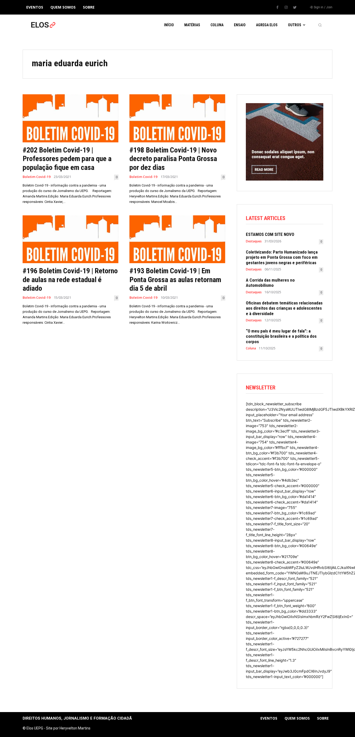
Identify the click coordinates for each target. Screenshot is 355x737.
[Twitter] (294, 7)
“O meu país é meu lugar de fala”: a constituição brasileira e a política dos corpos (281, 336)
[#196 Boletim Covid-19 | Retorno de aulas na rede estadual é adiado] (71, 239)
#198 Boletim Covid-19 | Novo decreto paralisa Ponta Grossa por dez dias (173, 159)
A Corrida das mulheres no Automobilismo (270, 282)
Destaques (254, 241)
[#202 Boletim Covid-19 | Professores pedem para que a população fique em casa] (71, 118)
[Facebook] (277, 7)
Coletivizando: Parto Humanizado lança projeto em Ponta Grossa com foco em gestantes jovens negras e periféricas (282, 257)
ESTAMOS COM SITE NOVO (270, 234)
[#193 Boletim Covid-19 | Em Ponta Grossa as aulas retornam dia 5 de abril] (177, 239)
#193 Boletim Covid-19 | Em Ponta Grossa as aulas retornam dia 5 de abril (175, 280)
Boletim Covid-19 (36, 176)
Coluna (251, 348)
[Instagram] (286, 7)
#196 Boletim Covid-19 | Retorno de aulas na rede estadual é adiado (70, 280)
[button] (319, 25)
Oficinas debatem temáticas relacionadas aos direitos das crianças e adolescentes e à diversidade (284, 308)
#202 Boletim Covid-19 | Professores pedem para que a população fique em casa (67, 159)
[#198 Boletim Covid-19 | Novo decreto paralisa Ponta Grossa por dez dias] (177, 118)
